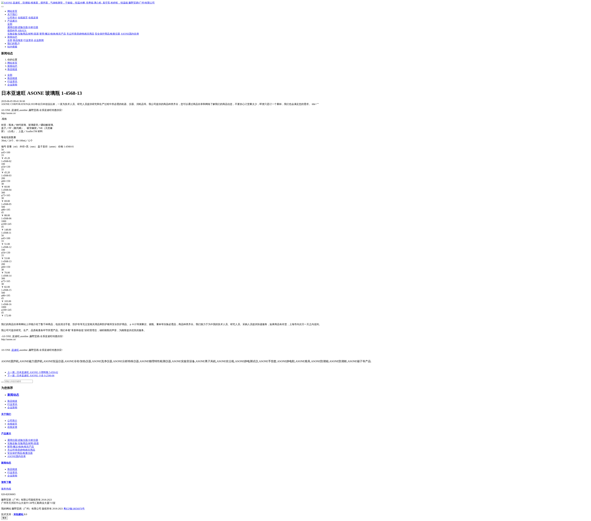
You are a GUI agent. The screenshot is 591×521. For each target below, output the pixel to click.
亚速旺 (15, 350)
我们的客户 (13, 43)
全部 (9, 24)
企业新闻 (39, 40)
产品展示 (12, 21)
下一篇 (30, 375)
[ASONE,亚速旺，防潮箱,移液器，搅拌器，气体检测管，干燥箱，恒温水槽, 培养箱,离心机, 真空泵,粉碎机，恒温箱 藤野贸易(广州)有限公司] (295, 2)
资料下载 (6, 482)
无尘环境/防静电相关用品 (80, 33)
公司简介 (12, 17)
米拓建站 (19, 514)
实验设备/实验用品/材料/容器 (23, 33)
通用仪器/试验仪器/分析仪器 (22, 27)
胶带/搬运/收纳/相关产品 (52, 33)
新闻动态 (12, 37)
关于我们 (12, 14)
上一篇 (32, 372)
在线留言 (23, 17)
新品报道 (18, 40)
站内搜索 (12, 46)
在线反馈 (33, 17)
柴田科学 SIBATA (16, 30)
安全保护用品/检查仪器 (107, 33)
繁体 (4, 518)
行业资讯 (28, 40)
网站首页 (12, 11)
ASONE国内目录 (130, 33)
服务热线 (6, 488)
